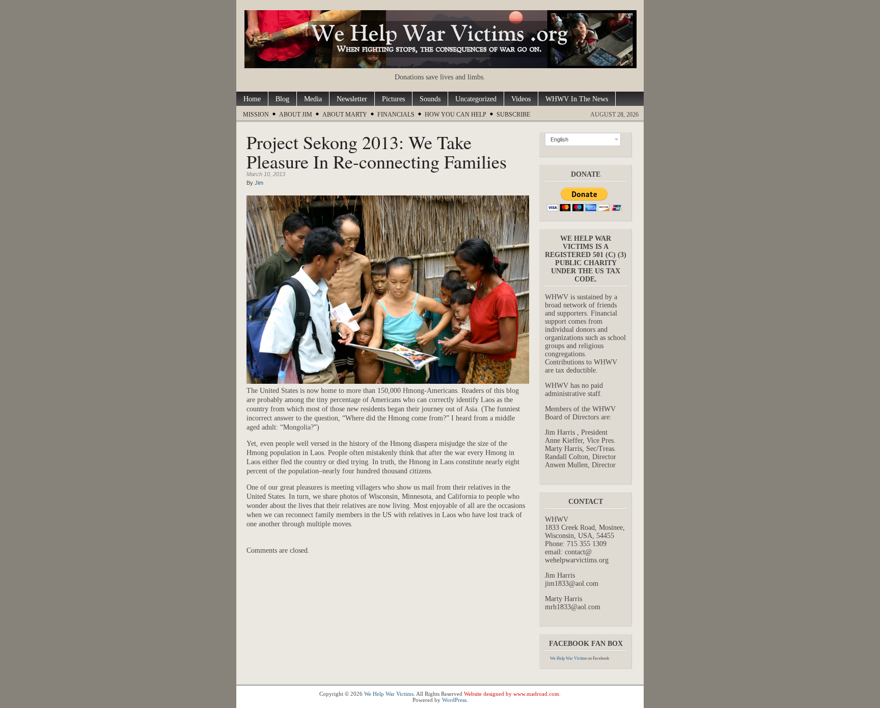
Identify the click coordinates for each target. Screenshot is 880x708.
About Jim (295, 114)
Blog (282, 99)
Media (313, 99)
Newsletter (352, 99)
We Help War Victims (568, 658)
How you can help (455, 114)
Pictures (393, 99)
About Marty (344, 114)
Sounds (430, 99)
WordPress (454, 700)
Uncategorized (476, 99)
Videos (521, 99)
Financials (396, 114)
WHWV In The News (576, 99)
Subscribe (513, 114)
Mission (256, 114)
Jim (259, 183)
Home (252, 99)
